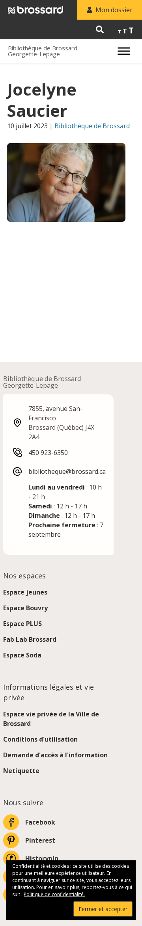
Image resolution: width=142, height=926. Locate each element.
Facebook (40, 822)
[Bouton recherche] (100, 29)
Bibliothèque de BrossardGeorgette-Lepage (42, 51)
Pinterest (40, 840)
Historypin (41, 858)
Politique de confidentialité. (54, 894)
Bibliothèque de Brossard (92, 126)
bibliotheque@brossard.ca (67, 471)
